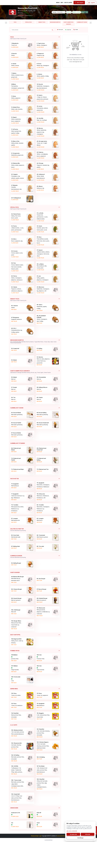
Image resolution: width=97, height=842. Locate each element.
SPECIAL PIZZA (28, 22)
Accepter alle (73, 834)
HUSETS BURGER (15, 572)
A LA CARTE (13, 725)
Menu (58, 2)
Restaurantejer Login (36, 836)
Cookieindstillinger (48, 839)
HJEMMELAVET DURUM (82, 22)
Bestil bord (68, 2)
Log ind (93, 2)
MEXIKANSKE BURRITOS (55, 22)
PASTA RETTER (14, 478)
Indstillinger (80, 837)
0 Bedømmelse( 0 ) (28, 15)
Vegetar (69, 29)
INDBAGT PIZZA (41, 22)
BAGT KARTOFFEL (15, 634)
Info (62, 2)
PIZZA (15, 22)
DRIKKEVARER (14, 808)
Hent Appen (80, 2)
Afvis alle (87, 834)
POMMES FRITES (14, 650)
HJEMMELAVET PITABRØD (17, 443)
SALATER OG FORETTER (18, 529)
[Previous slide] (91, 23)
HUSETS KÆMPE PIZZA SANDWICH (68, 23)
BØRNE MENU (14, 688)
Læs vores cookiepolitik (72, 830)
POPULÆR (60, 29)
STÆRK (76, 29)
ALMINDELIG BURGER (18, 556)
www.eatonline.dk (61, 836)
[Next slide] (6, 23)
